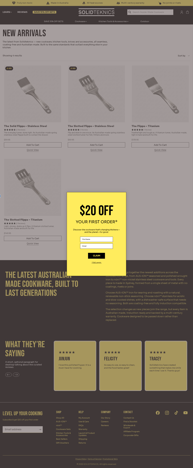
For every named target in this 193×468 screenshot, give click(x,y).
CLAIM (96, 255)
